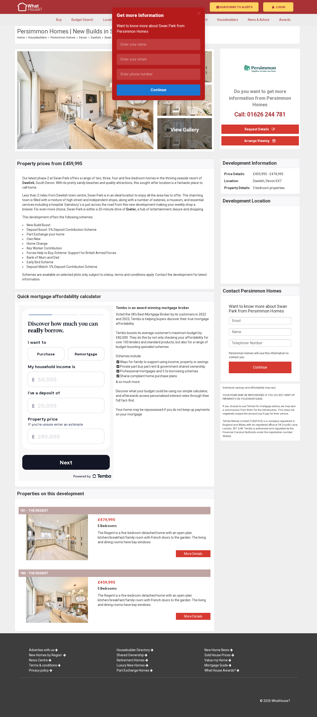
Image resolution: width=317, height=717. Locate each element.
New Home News (216, 650)
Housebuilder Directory (133, 650)
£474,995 (106, 519)
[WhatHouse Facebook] (288, 38)
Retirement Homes (131, 660)
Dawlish (96, 37)
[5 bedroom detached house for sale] (57, 516)
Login (280, 7)
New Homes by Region (45, 655)
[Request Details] (260, 124)
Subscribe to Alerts (236, 7)
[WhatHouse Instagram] (293, 38)
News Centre (38, 660)
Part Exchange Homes (133, 670)
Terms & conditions (43, 665)
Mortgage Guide (216, 665)
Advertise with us (41, 650)
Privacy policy (39, 670)
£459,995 (106, 582)
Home (21, 37)
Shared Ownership (130, 655)
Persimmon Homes (63, 37)
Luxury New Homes (131, 665)
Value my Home (216, 660)
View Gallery (185, 130)
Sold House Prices (217, 655)
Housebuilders (37, 37)
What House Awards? (220, 670)
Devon (83, 37)
